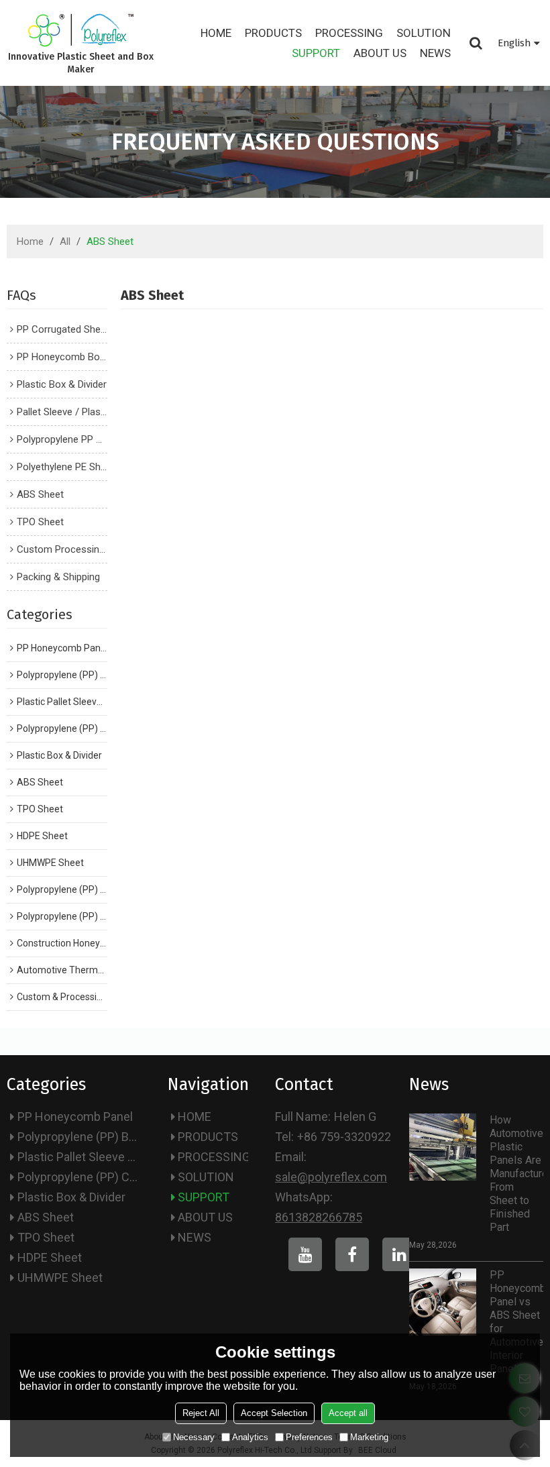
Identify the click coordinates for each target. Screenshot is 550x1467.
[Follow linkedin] (399, 1254)
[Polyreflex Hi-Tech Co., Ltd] (81, 30)
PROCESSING (349, 33)
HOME (216, 33)
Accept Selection (274, 1413)
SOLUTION (423, 33)
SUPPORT (316, 53)
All (65, 241)
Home (30, 241)
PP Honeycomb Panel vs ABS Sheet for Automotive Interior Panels (516, 1321)
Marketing (369, 1437)
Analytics (250, 1437)
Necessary (194, 1437)
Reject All (200, 1413)
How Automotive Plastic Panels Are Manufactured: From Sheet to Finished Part (516, 1173)
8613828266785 (318, 1217)
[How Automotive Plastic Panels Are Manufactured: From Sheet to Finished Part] (442, 1147)
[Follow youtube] (305, 1254)
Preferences (309, 1437)
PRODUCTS (273, 33)
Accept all (348, 1413)
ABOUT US (379, 53)
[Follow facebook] (352, 1254)
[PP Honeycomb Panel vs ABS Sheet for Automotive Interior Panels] (442, 1302)
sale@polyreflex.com (331, 1177)
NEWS (435, 53)
